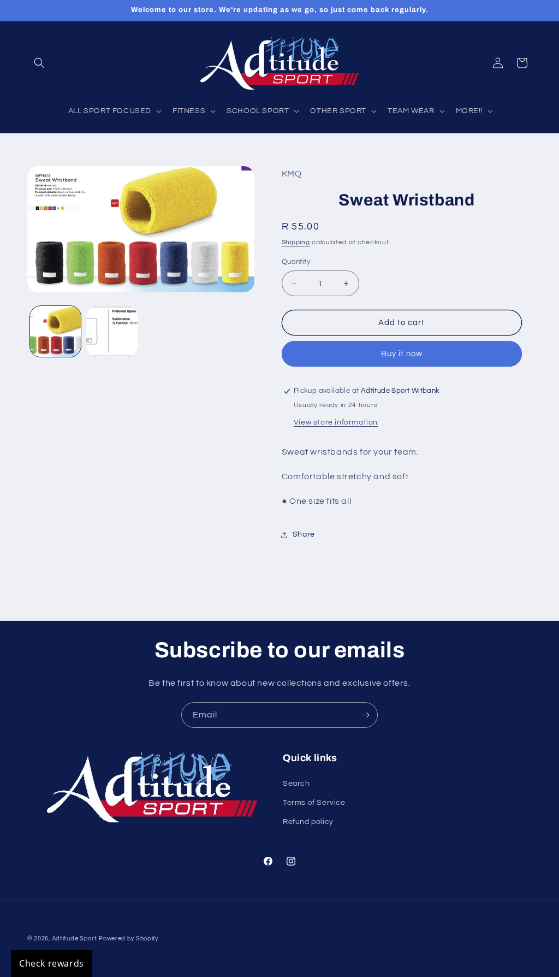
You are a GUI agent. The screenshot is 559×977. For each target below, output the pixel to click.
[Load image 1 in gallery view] (55, 331)
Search (296, 783)
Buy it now (402, 354)
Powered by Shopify (128, 938)
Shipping (296, 242)
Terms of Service (314, 803)
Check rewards (51, 963)
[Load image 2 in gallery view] (111, 331)
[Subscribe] (365, 715)
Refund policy (308, 822)
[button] (39, 63)
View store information (336, 422)
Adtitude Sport (74, 938)
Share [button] (304, 534)
